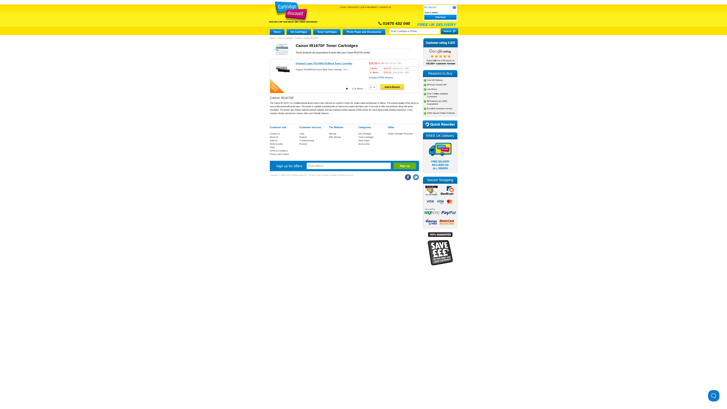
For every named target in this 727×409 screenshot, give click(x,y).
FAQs (272, 147)
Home (277, 31)
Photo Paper (364, 140)
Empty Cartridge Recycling (400, 134)
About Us (274, 137)
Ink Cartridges (299, 31)
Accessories (364, 144)
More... (346, 69)
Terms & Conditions (279, 151)
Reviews (303, 144)
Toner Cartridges (327, 31)
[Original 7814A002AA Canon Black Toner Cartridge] (282, 76)
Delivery (273, 140)
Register (353, 7)
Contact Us (385, 7)
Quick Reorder (368, 7)
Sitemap (332, 134)
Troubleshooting (306, 140)
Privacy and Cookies (279, 154)
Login (343, 7)
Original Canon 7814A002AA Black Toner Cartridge (324, 63)
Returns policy (276, 144)
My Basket (430, 7)
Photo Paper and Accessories (364, 31)
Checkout (440, 17)
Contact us (275, 134)
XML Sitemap (335, 137)
